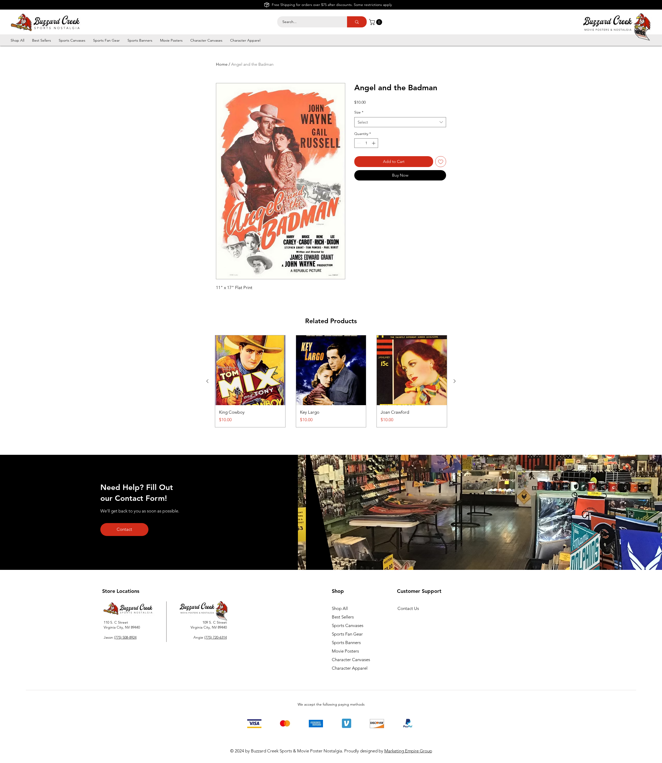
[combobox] (400, 122)
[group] (331, 381)
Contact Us (408, 608)
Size (358, 112)
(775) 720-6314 (215, 637)
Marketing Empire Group (408, 750)
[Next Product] (455, 381)
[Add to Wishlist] (440, 161)
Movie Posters (345, 651)
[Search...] (357, 21)
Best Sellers (343, 617)
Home (222, 64)
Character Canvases (351, 659)
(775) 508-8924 (125, 637)
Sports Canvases (347, 625)
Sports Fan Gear (347, 634)
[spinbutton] (366, 143)
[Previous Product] (207, 381)
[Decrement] (358, 143)
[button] (376, 22)
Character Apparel (349, 668)
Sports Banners (346, 642)
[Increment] (374, 143)
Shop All (340, 608)
